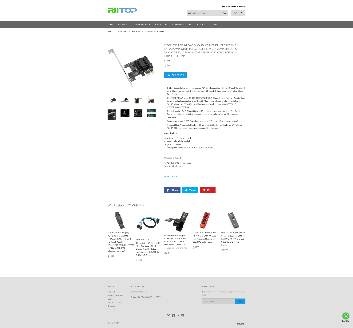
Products (123, 24)
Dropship (111, 306)
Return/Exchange (114, 302)
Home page (122, 31)
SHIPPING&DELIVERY (181, 24)
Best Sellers (161, 24)
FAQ (215, 24)
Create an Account (238, 6)
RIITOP (116, 323)
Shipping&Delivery (115, 295)
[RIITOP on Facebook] (173, 315)
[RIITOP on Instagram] (178, 315)
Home (110, 24)
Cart (240, 12)
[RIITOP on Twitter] (168, 315)
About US (111, 291)
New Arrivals (142, 24)
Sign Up (240, 301)
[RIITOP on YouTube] (182, 315)
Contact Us (202, 24)
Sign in (224, 6)
